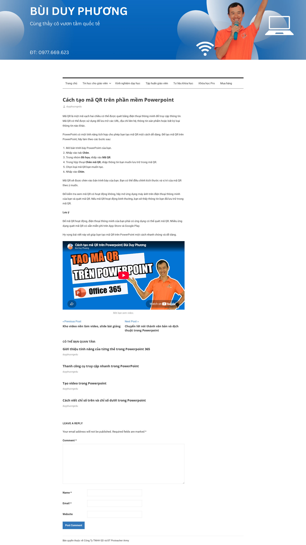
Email (67, 503)
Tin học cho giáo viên (95, 83)
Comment (70, 440)
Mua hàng (226, 83)
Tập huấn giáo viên (157, 83)
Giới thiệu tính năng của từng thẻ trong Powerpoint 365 (106, 349)
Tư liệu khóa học (183, 83)
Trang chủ (71, 83)
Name (67, 492)
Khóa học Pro (207, 83)
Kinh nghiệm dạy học (127, 83)
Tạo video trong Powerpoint (84, 383)
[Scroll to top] (300, 539)
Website (68, 514)
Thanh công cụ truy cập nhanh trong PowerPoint (101, 366)
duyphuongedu (74, 106)
